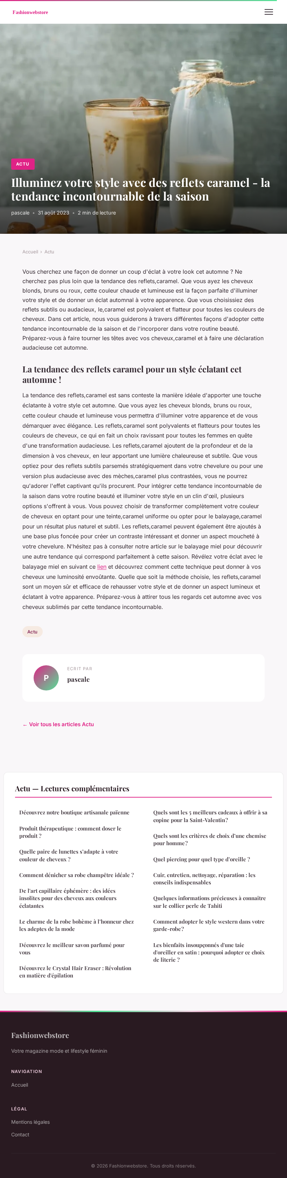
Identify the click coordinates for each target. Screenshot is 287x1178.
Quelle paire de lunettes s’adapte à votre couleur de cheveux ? (68, 855)
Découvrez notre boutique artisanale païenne (74, 812)
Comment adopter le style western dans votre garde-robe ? (209, 925)
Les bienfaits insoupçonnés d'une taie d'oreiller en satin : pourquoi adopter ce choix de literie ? (209, 952)
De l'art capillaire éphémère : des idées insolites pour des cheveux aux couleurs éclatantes (68, 898)
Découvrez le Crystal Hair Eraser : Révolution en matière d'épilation (75, 972)
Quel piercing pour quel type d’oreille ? (201, 859)
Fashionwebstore (40, 1035)
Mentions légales (30, 1122)
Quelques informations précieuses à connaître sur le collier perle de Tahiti (209, 902)
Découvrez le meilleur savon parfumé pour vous (72, 948)
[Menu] (269, 11)
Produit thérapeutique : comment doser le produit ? (70, 832)
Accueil (30, 251)
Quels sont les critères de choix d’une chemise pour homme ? (209, 839)
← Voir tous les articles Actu (58, 724)
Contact (20, 1134)
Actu (22, 164)
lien (101, 566)
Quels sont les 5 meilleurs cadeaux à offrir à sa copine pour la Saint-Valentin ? (210, 816)
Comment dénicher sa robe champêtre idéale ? (76, 874)
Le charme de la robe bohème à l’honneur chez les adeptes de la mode (76, 925)
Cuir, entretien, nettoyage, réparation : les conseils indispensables (204, 878)
